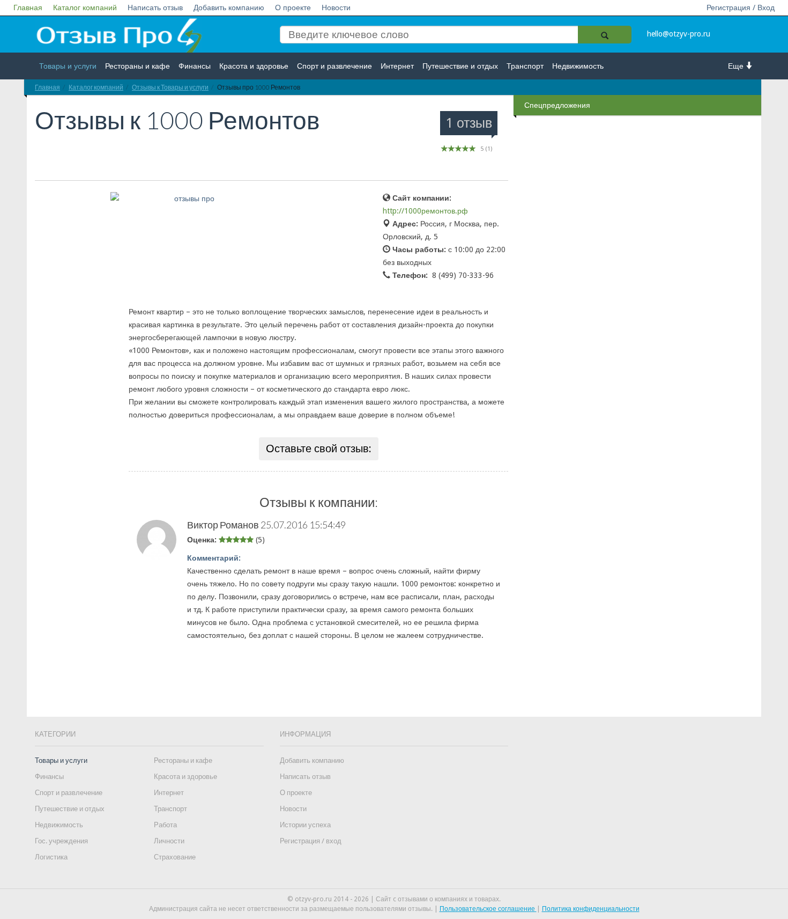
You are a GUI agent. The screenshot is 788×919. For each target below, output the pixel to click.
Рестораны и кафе (137, 66)
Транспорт (525, 66)
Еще (737, 66)
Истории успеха (305, 825)
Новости (336, 7)
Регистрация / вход (310, 841)
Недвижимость (578, 66)
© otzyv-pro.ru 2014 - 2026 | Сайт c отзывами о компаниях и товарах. (394, 899)
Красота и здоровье (253, 66)
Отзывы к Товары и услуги (170, 87)
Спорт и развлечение (334, 66)
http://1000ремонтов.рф (425, 211)
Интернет (397, 66)
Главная (27, 7)
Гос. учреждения (61, 841)
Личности (169, 841)
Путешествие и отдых (460, 66)
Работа (165, 825)
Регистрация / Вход (741, 7)
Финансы (195, 66)
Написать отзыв (155, 7)
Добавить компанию (229, 7)
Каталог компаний (85, 7)
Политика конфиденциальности (591, 909)
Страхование (175, 857)
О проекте (293, 7)
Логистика (51, 857)
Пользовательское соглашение (488, 909)
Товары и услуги (67, 66)
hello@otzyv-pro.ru (678, 34)
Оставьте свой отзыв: (318, 448)
